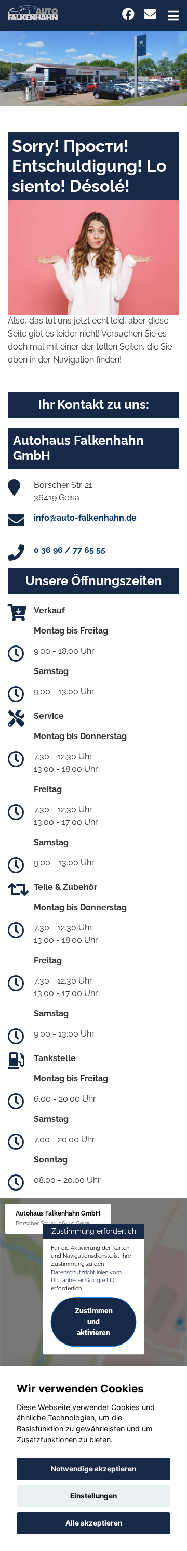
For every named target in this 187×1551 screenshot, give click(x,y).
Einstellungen (93, 1496)
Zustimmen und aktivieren (94, 1322)
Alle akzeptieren (93, 1523)
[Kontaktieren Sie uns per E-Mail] (150, 14)
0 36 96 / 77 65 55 (69, 550)
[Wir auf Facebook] (128, 14)
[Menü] (173, 15)
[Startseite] (33, 12)
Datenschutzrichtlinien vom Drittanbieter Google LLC (86, 1276)
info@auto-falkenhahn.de (85, 518)
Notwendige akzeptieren (93, 1469)
